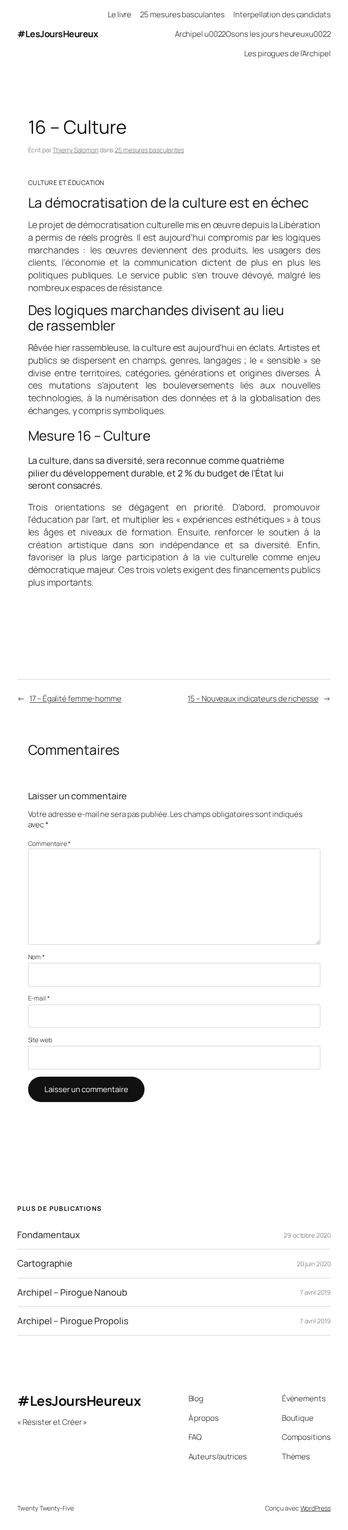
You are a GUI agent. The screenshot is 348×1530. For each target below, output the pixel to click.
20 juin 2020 (314, 1263)
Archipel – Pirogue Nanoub (72, 1292)
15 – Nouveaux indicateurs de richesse (253, 698)
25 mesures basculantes (149, 150)
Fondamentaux (48, 1235)
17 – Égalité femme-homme (75, 698)
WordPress (315, 1508)
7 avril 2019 (315, 1292)
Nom (36, 956)
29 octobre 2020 (307, 1235)
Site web (40, 1039)
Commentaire (49, 843)
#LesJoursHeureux (57, 34)
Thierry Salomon (75, 150)
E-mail (39, 998)
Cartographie (44, 1263)
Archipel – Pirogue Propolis (72, 1321)
